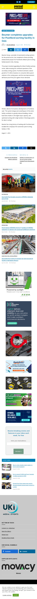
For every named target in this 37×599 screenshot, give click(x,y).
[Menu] (3, 7)
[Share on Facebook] (25, 49)
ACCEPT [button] (16, 595)
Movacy (18, 573)
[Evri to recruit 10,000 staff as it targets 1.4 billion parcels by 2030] (6, 476)
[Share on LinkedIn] (11, 49)
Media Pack (5, 534)
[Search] (34, 7)
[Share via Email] (32, 49)
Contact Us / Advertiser (8, 528)
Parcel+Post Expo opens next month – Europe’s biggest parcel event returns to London (23, 485)
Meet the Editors (6, 531)
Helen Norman (11, 44)
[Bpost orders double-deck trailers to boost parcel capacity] (6, 467)
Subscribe (31, 1)
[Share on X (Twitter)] (18, 49)
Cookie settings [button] (7, 595)
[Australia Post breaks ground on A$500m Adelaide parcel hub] (18, 182)
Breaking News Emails (8, 538)
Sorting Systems (8, 30)
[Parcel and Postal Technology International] (18, 7)
